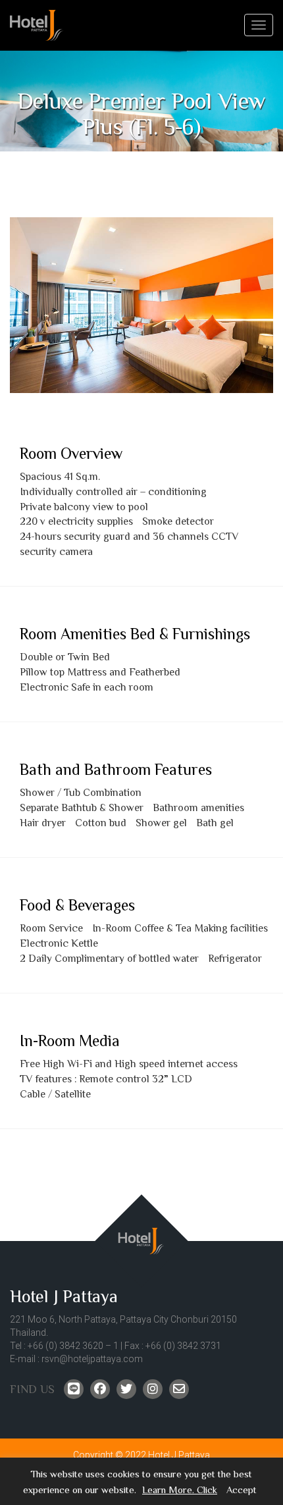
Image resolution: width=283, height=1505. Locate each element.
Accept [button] (241, 1490)
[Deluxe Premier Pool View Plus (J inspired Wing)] (141, 305)
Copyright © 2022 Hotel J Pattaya (141, 1455)
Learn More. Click (179, 1490)
